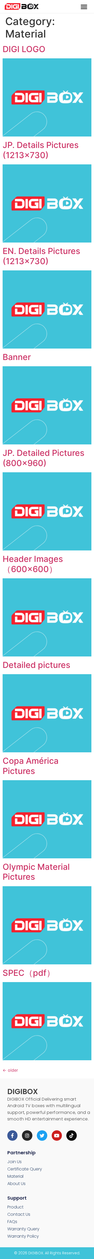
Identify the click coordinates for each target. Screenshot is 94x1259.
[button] (84, 6)
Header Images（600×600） (33, 564)
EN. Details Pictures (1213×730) (41, 256)
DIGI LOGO (24, 49)
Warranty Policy (23, 1236)
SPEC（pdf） (29, 973)
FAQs (12, 1222)
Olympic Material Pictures (36, 872)
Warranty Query (23, 1229)
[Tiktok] (71, 1135)
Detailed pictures (36, 665)
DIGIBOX (22, 1092)
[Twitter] (42, 1135)
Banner (17, 357)
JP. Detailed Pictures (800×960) (43, 458)
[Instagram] (27, 1135)
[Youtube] (57, 1135)
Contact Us (18, 1214)
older (10, 1070)
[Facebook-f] (12, 1135)
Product (15, 1207)
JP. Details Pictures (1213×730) (41, 150)
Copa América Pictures (30, 766)
